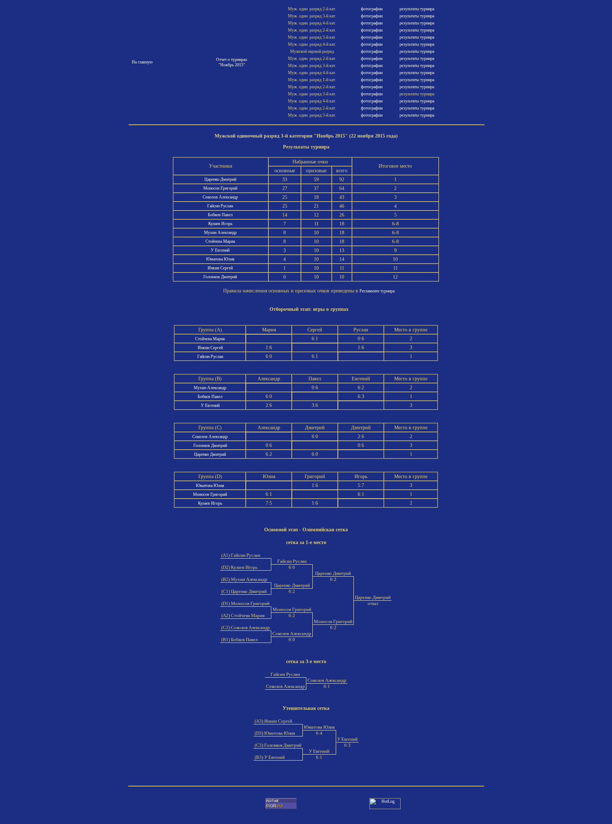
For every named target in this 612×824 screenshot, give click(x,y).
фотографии (371, 8)
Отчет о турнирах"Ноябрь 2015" (231, 62)
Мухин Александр (221, 232)
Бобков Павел (221, 214)
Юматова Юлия (221, 259)
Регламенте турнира (377, 290)
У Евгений (221, 250)
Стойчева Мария (220, 241)
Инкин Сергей (221, 267)
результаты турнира (417, 8)
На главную (142, 62)
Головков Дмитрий (220, 276)
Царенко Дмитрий (220, 179)
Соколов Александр (221, 197)
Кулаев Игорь (220, 223)
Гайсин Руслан (220, 205)
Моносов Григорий (220, 188)
